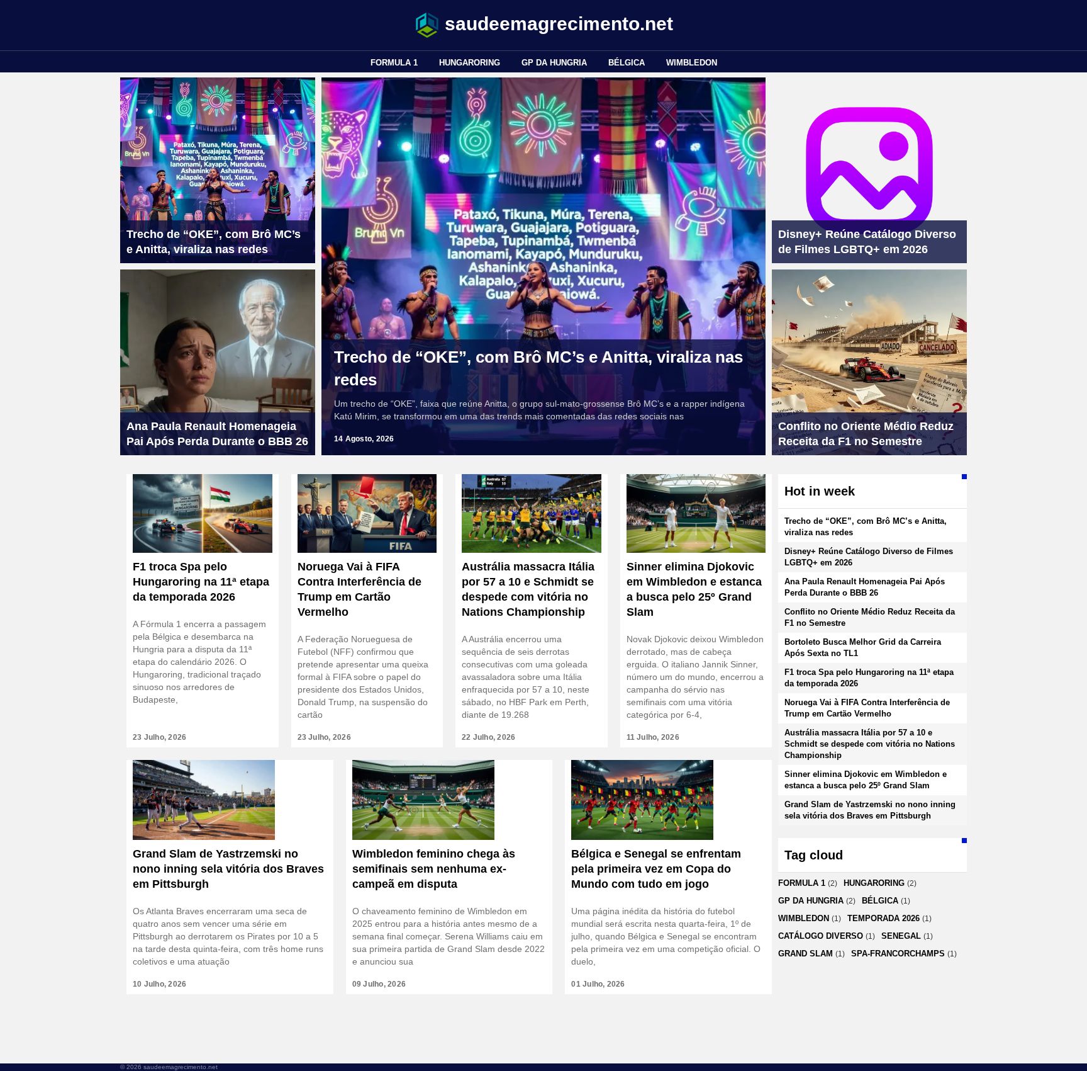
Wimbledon (691, 62)
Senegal (901, 936)
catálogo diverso (820, 936)
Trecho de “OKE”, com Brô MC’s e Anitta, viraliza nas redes (538, 368)
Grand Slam (805, 953)
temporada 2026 (883, 918)
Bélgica (626, 62)
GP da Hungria (554, 62)
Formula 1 (394, 62)
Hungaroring (469, 62)
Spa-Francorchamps (898, 953)
